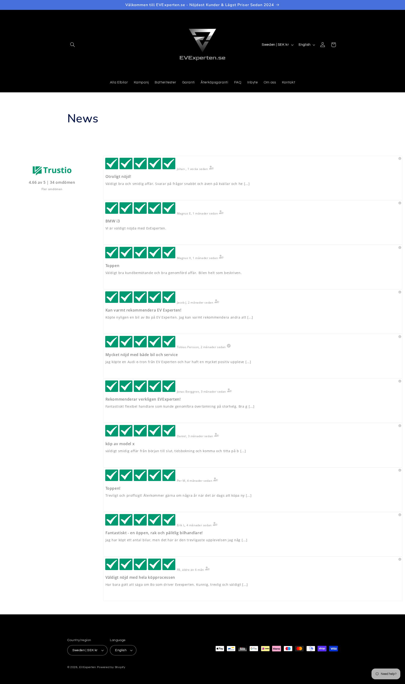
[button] (72, 44)
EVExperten (87, 667)
